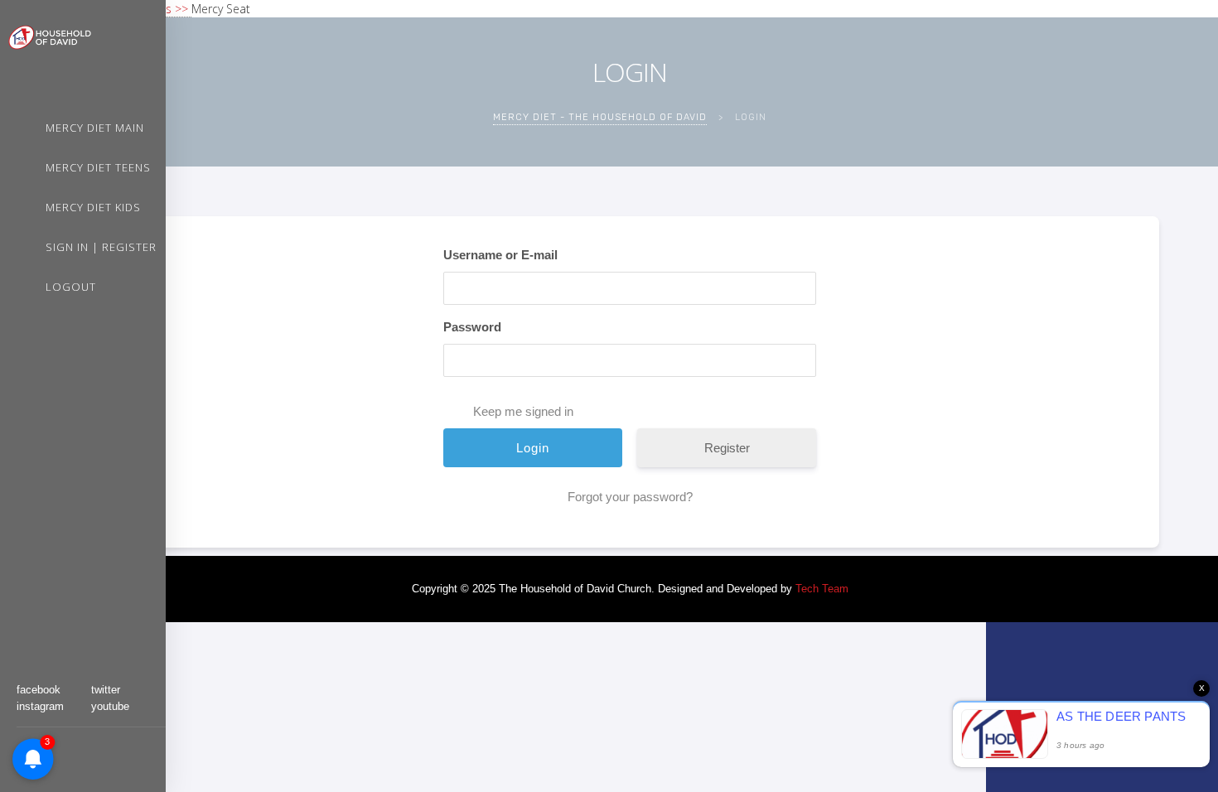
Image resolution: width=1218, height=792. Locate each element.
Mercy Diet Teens (98, 167)
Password (472, 327)
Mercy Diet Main (95, 127)
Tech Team (821, 588)
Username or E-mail (500, 255)
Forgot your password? (630, 497)
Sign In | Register (101, 246)
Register (727, 448)
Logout (71, 286)
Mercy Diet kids (93, 207)
